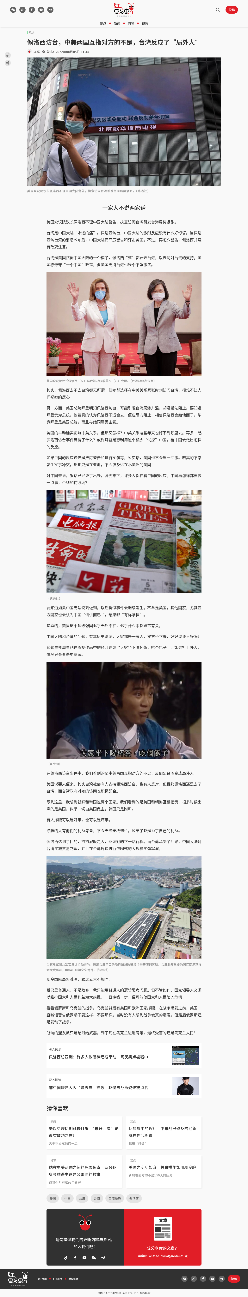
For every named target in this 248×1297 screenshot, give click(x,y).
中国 (67, 1198)
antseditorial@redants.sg (168, 1256)
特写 (131, 23)
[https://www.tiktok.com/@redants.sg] (22, 10)
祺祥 (36, 51)
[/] (124, 10)
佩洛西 (134, 1198)
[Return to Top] (239, 1290)
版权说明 (73, 1278)
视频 (145, 23)
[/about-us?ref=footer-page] (13, 10)
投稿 (232, 9)
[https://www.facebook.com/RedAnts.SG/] (32, 10)
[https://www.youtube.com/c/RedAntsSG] (41, 10)
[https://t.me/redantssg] (50, 10)
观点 (103, 23)
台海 (97, 1198)
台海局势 (114, 1198)
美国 (53, 1198)
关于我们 (42, 1278)
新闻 (117, 23)
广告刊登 (57, 1278)
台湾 (82, 1198)
